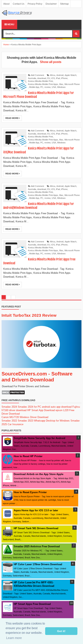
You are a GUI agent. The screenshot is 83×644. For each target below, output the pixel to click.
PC (41, 87)
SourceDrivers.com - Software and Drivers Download (37, 377)
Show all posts (50, 62)
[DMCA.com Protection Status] (13, 393)
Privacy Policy (35, 4)
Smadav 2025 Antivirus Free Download (37, 546)
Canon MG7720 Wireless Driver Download (25, 417)
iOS (53, 78)
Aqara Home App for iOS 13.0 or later (36, 510)
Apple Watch (70, 75)
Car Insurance (15, 424)
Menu (10, 24)
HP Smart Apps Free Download (32, 604)
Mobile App (34, 87)
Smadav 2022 (9, 420)
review (47, 87)
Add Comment (37, 75)
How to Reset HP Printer (28, 456)
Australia (32, 78)
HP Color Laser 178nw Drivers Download (38, 564)
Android (60, 75)
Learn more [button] (14, 638)
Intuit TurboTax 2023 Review (29, 315)
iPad (58, 78)
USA (54, 87)
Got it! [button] (61, 631)
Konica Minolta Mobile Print (40, 81)
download (41, 78)
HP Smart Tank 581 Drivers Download (36, 528)
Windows (61, 87)
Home (6, 44)
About (6, 4)
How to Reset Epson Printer (30, 492)
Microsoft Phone (72, 84)
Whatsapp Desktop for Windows (52, 420)
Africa (52, 75)
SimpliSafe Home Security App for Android (39, 438)
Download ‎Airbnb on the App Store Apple (38, 474)
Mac (61, 84)
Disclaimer (51, 4)
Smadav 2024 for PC (29, 406)
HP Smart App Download (41, 410)
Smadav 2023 (25, 420)
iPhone (64, 78)
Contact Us (18, 4)
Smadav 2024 (9, 406)
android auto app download (57, 406)
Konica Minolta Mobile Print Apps (43, 84)
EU (48, 78)
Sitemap (64, 4)
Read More (12, 118)
